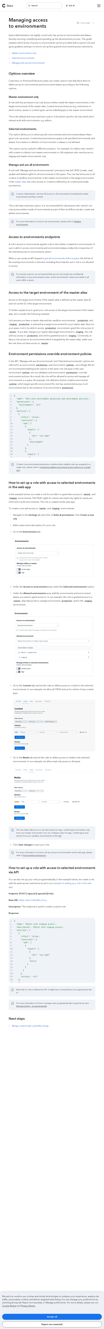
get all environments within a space (62, 258)
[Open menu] (99, 6)
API (59, 836)
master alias (20, 181)
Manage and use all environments (28, 63)
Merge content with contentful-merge (30, 1026)
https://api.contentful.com (32, 900)
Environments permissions (34, 855)
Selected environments (23, 58)
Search (34, 5)
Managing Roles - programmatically (31, 1006)
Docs (10, 5)
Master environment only (24, 53)
